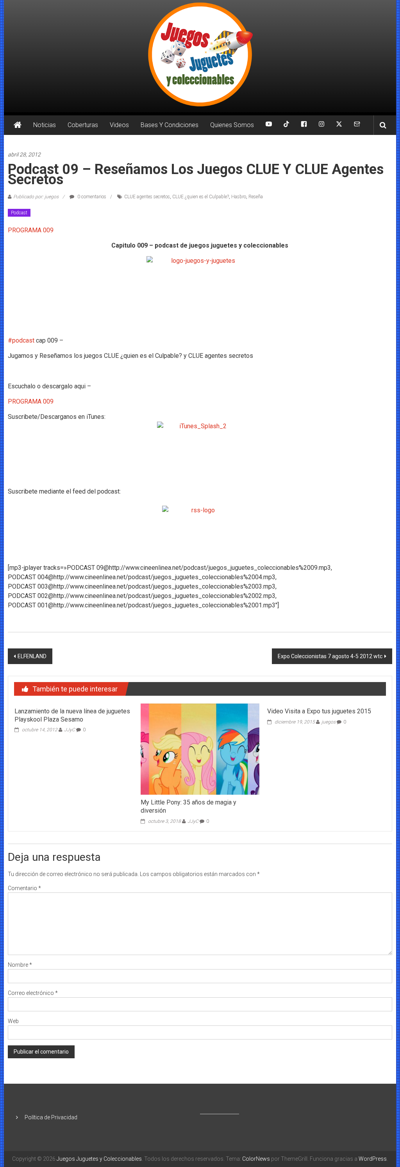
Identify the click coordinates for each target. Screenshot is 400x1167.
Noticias (44, 125)
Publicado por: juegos (36, 196)
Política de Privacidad (51, 1117)
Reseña (255, 196)
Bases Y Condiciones (169, 125)
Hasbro (238, 196)
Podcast (19, 212)
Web (13, 1021)
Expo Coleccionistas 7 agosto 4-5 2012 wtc (330, 656)
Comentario (24, 888)
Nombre (20, 965)
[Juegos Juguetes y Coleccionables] (200, 56)
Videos (119, 125)
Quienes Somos (232, 125)
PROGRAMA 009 (31, 230)
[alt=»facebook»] (304, 125)
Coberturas (83, 125)
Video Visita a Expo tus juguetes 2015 (319, 711)
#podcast (21, 340)
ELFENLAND (32, 656)
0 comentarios (91, 196)
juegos (328, 722)
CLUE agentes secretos (147, 196)
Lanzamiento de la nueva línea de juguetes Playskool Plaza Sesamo (72, 715)
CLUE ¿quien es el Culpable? (200, 196)
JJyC (69, 730)
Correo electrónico (33, 993)
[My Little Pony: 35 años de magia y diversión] (200, 748)
